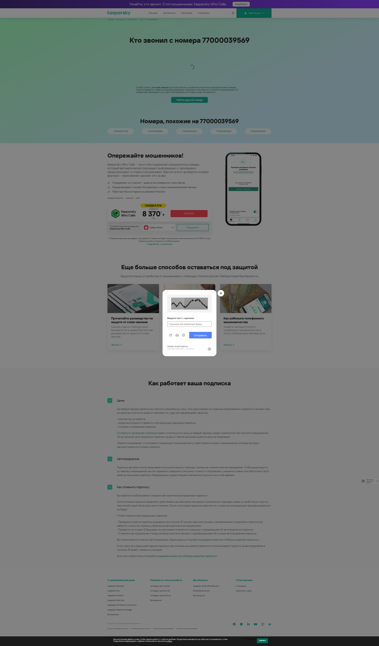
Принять (262, 640)
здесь (169, 641)
